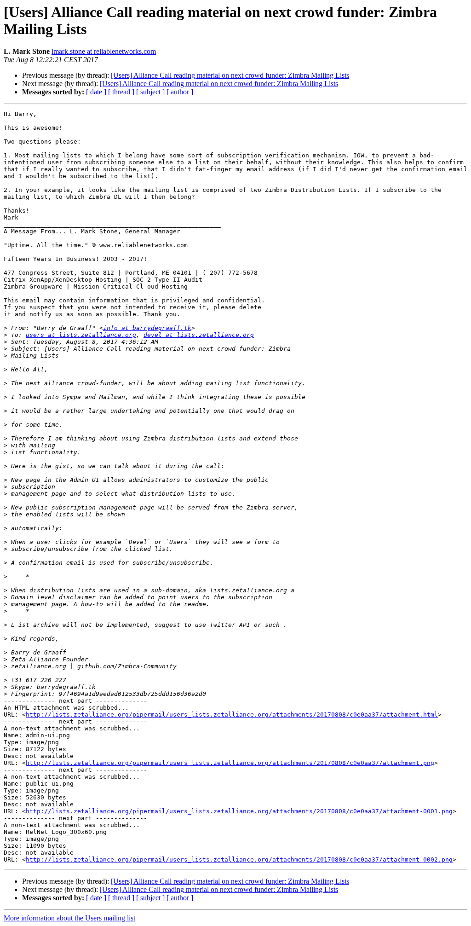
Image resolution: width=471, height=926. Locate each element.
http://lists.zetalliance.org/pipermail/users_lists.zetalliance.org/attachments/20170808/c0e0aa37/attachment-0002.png (239, 859)
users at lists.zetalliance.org (81, 334)
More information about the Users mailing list (69, 918)
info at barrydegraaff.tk (147, 327)
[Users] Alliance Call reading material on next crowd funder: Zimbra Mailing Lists (230, 75)
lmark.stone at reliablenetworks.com (104, 51)
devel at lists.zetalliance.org (199, 334)
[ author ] (180, 92)
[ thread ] (121, 92)
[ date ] (96, 92)
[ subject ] (150, 92)
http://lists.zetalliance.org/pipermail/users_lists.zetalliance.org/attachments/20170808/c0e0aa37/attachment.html (232, 714)
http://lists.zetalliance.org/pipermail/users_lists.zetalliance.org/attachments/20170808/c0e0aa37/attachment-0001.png (239, 811)
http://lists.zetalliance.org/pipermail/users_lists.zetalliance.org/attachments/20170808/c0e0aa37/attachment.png (230, 762)
